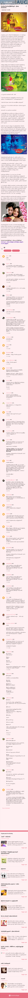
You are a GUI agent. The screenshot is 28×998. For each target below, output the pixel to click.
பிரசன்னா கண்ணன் (10, 623)
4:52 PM (8, 491)
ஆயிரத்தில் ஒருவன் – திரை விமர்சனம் (10, 931)
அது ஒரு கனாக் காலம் (10, 614)
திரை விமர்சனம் (16, 250)
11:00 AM (8, 268)
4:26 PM (8, 476)
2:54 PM (8, 427)
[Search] (26, 3)
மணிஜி (7, 344)
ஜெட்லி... (8, 263)
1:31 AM (8, 571)
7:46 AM (8, 610)
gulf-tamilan (8, 547)
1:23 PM (8, 399)
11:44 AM (8, 341)
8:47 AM (8, 619)
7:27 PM (8, 522)
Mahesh (8, 295)
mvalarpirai (8, 789)
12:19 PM (8, 356)
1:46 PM (8, 408)
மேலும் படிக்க (24, 847)
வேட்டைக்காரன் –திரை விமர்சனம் (9, 916)
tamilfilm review (7, 250)
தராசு (7, 286)
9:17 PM (8, 543)
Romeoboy (8, 352)
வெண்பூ (8, 419)
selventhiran (8, 563)
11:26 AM (8, 306)
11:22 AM (8, 291)
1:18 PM (8, 389)
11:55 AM (8, 348)
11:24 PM (8, 669)
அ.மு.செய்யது (9, 430)
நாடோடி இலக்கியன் (10, 360)
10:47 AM (8, 259)
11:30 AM (8, 333)
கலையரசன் (8, 392)
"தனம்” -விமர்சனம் (5, 836)
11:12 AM (8, 648)
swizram (8, 513)
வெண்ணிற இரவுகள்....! (11, 480)
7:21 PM (8, 509)
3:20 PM (8, 456)
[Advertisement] (14, 819)
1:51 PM (8, 415)
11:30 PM (8, 766)
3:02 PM (8, 436)
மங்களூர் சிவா (9, 639)
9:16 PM (8, 532)
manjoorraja (8, 494)
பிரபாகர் (8, 380)
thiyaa (7, 411)
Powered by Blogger (14, 995)
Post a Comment (6, 808)
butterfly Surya (9, 309)
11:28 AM (8, 313)
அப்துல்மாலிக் (9, 403)
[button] (26, 6)
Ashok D (8, 368)
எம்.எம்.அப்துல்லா (9, 317)
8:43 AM (8, 805)
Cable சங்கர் (8, 2)
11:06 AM (8, 282)
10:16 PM (8, 559)
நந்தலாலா (3, 868)
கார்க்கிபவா (8, 337)
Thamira (8, 526)
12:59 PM (8, 376)
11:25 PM (8, 694)
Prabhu (7, 460)
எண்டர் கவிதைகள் (5, 963)
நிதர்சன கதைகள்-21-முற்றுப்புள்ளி (9, 900)
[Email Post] (4, 248)
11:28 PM (8, 734)
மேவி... (7, 255)
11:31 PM (8, 785)
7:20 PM (8, 501)
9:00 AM (8, 635)
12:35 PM (8, 364)
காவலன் (3, 978)
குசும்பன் (8, 439)
